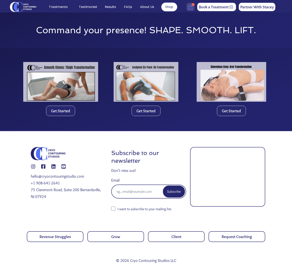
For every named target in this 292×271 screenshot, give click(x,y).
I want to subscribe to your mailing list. (145, 209)
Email (115, 180)
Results (110, 7)
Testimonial (88, 7)
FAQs (128, 7)
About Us (147, 7)
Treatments (58, 7)
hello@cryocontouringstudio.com (57, 176)
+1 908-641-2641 (45, 183)
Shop (169, 7)
